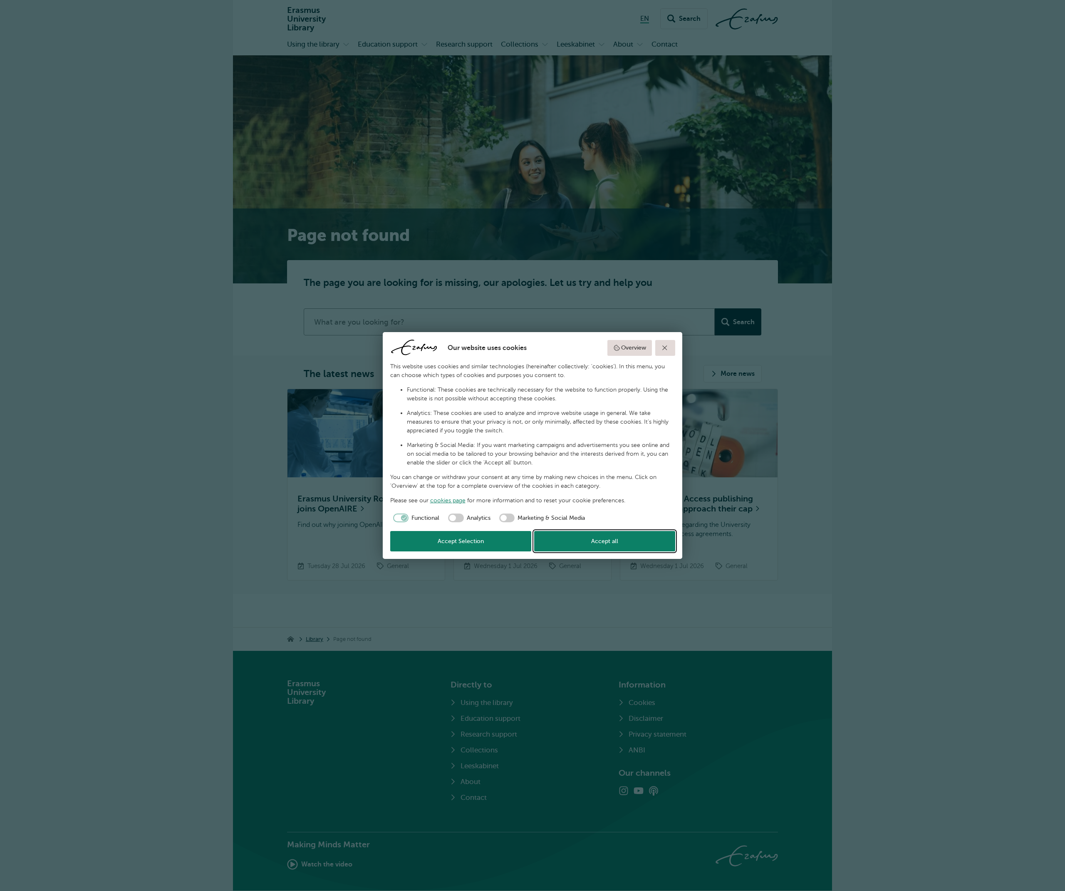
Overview (633, 348)
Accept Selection (461, 541)
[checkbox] (415, 518)
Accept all (604, 541)
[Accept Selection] (665, 348)
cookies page (448, 500)
